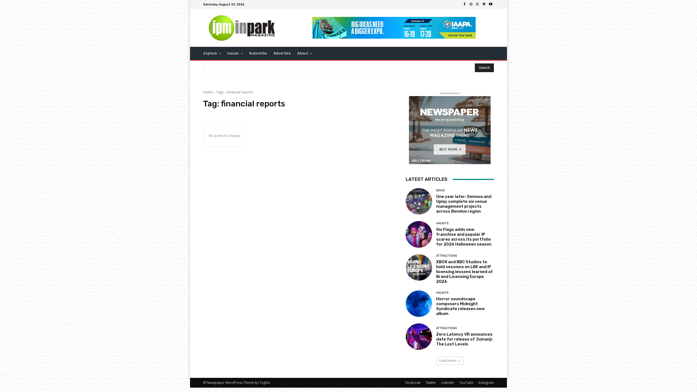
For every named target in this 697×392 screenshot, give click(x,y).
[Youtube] (490, 4)
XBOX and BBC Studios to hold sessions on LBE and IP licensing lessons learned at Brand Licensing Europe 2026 (464, 271)
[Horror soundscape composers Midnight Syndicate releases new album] (419, 303)
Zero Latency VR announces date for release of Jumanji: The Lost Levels (464, 339)
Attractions (446, 255)
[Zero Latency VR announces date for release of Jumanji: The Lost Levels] (419, 336)
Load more (448, 360)
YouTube (466, 382)
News (440, 190)
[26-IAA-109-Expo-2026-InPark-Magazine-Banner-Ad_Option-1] (394, 28)
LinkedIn (447, 382)
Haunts (442, 223)
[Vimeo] (484, 4)
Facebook (412, 382)
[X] (477, 4)
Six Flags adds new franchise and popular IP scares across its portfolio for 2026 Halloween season (463, 237)
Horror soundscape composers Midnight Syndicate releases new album (460, 306)
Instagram (486, 382)
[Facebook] (464, 4)
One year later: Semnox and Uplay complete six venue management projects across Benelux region (463, 204)
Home (208, 92)
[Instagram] (471, 4)
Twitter (431, 382)
